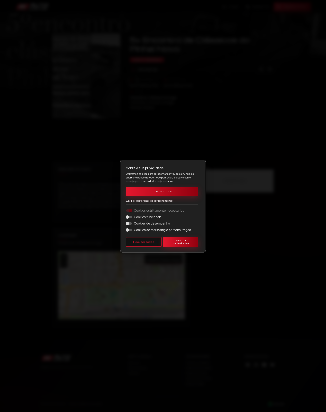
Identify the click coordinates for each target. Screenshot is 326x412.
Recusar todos (143, 241)
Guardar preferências (180, 242)
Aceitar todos (162, 191)
